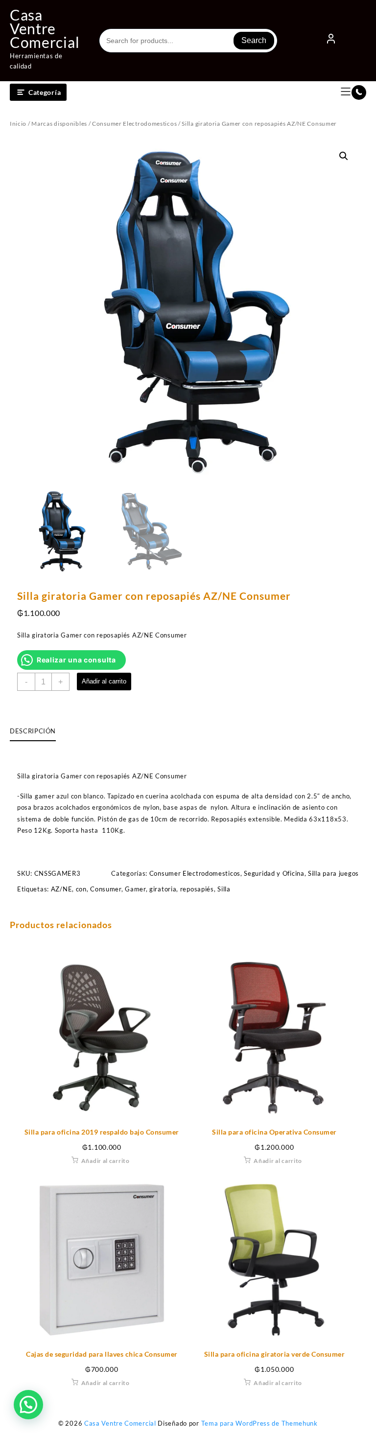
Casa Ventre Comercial (44, 28)
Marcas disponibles (59, 123)
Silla (224, 889)
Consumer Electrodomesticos (134, 123)
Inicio (18, 123)
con (81, 889)
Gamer (135, 889)
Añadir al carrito (104, 681)
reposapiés (197, 889)
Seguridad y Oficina (274, 873)
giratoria (162, 889)
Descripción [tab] (33, 731)
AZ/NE (61, 889)
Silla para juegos (333, 873)
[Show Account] (331, 40)
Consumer (105, 889)
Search (253, 40)
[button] (343, 156)
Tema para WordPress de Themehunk (259, 1423)
